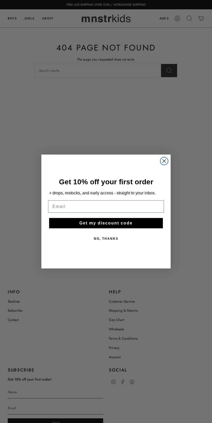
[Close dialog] (164, 161)
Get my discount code (106, 223)
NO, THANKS (106, 238)
